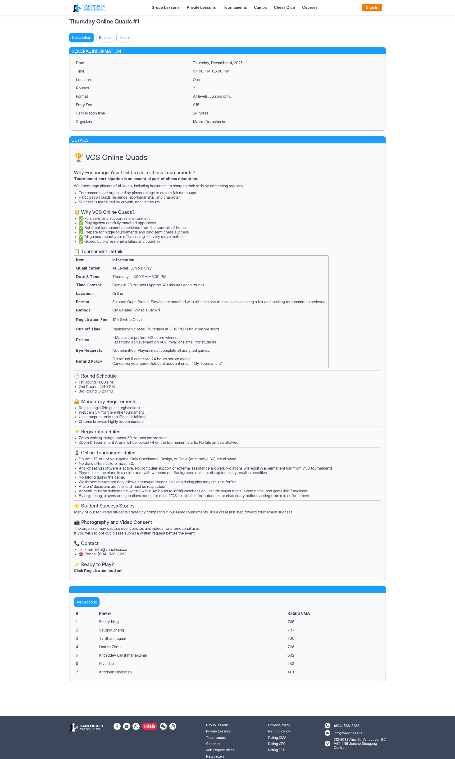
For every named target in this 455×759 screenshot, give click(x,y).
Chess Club (284, 7)
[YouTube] (126, 725)
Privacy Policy (279, 725)
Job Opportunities (220, 750)
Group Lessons (166, 7)
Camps (260, 7)
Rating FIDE (277, 750)
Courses (310, 7)
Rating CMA (298, 613)
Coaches (213, 744)
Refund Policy (279, 731)
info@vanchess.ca (189, 491)
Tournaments (235, 7)
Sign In (372, 7)
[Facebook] (117, 725)
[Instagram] (172, 725)
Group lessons (217, 725)
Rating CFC (277, 744)
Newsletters (215, 756)
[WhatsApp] (136, 725)
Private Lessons (201, 7)
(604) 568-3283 (346, 726)
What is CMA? (147, 310)
